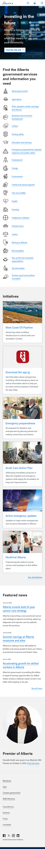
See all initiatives (35, 577)
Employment (17, 159)
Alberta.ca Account (34, 3)
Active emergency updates (21, 516)
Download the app (16, 372)
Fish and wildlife (19, 192)
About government (20, 90)
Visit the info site (13, 49)
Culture (15, 125)
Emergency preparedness (20, 423)
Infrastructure (18, 225)
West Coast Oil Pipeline (19, 327)
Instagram (13, 835)
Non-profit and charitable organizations (22, 259)
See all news (37, 688)
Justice (15, 234)
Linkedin (18, 835)
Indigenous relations (20, 217)
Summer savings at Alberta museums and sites (18, 638)
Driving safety (18, 134)
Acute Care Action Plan (19, 468)
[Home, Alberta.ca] (7, 3)
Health (14, 201)
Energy (15, 168)
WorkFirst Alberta (16, 557)
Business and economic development (22, 117)
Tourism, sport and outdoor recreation (23, 277)
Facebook (4, 835)
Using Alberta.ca (8, 806)
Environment (17, 176)
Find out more (33, 763)
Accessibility (7, 824)
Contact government (11, 792)
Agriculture (16, 99)
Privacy (5, 818)
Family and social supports (23, 184)
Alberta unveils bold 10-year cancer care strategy (19, 608)
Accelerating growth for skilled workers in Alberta (21, 665)
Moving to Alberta (19, 242)
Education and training (22, 142)
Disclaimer (6, 812)
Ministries (7, 780)
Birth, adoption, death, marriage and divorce (25, 108)
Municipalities (18, 250)
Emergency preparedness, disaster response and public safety (27, 151)
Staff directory (9, 798)
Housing (15, 209)
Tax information (18, 268)
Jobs (5, 786)
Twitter (8, 835)
